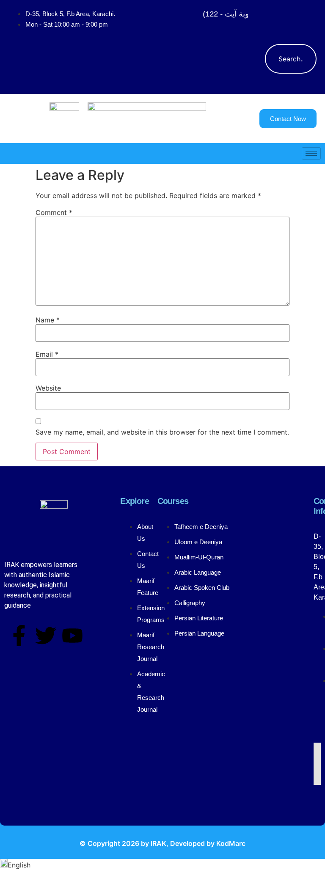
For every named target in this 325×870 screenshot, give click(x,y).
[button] (275, 19)
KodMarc (230, 843)
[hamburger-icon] (311, 153)
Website (48, 388)
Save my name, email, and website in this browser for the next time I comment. (162, 432)
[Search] (302, 59)
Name (48, 320)
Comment (54, 212)
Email (47, 354)
